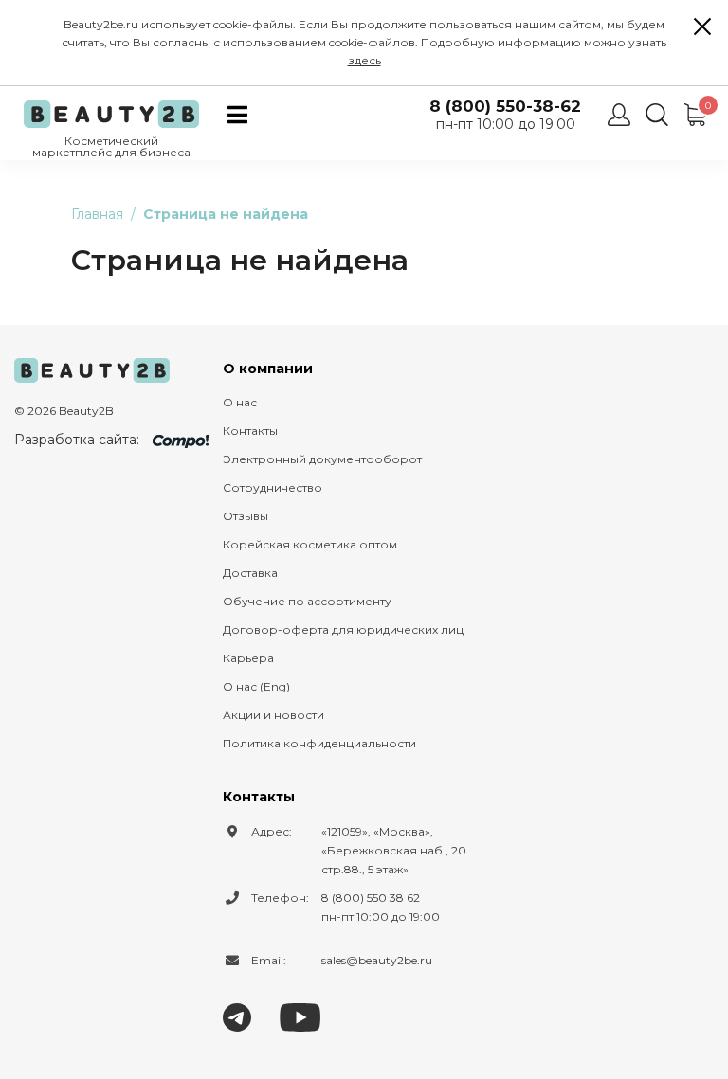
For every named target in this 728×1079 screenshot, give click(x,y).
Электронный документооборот (322, 459)
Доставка (250, 573)
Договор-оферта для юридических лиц (343, 629)
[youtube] (300, 1015)
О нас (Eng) (256, 686)
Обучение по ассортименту (307, 601)
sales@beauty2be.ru (376, 960)
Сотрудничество (272, 487)
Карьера (248, 658)
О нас (240, 402)
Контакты (250, 430)
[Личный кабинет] (619, 115)
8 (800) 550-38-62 (505, 107)
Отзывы (245, 516)
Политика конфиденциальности (319, 743)
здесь (364, 60)
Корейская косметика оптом (310, 544)
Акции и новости (273, 715)
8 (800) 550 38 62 (370, 897)
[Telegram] (237, 1015)
